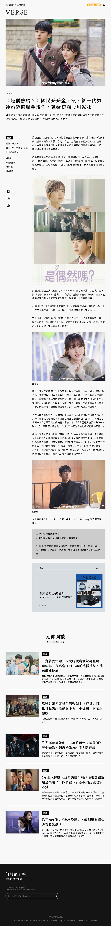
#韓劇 (8, 158)
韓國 (68, 137)
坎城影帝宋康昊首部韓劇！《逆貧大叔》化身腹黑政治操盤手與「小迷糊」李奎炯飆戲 (72, 708)
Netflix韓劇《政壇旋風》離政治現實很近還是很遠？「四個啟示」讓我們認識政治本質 (73, 782)
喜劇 (39, 137)
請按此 (55, 534)
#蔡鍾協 (9, 171)
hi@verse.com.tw (68, 921)
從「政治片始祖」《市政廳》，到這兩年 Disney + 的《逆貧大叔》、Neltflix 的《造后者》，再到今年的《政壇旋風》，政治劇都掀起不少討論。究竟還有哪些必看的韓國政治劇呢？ (73, 833)
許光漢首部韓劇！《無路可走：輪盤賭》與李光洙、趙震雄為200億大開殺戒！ (72, 745)
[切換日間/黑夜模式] (103, 5)
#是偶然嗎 (11, 163)
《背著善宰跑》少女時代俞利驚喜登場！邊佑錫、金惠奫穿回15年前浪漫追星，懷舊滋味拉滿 (72, 665)
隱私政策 (59, 917)
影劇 (9, 137)
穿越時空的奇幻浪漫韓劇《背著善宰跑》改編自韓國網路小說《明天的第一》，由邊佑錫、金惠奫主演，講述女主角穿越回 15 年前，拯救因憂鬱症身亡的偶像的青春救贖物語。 (73, 679)
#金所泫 (9, 167)
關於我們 (51, 917)
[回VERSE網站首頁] (16, 12)
